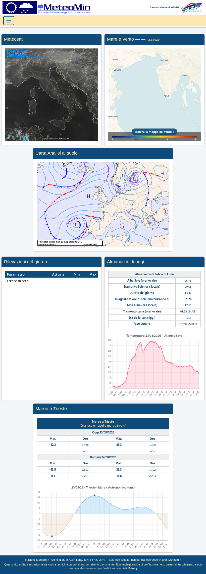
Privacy (132, 568)
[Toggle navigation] (8, 20)
